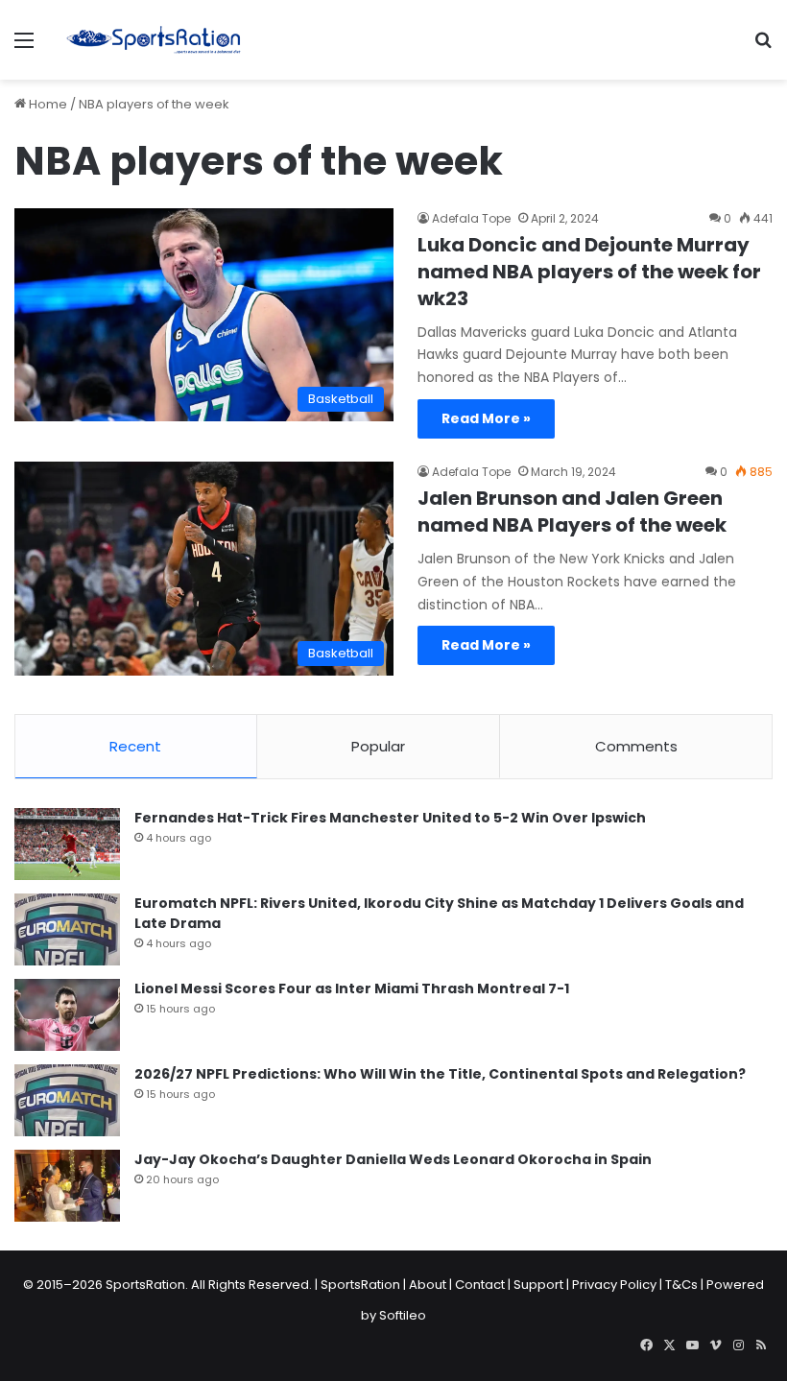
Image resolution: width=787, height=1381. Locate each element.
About (427, 1284)
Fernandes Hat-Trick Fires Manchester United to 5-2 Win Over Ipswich (390, 817)
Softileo (402, 1315)
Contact (480, 1284)
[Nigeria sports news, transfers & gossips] (153, 39)
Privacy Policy (614, 1284)
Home (46, 104)
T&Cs (681, 1284)
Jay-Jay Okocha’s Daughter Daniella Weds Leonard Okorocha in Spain (393, 1159)
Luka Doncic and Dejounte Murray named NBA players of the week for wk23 (589, 271)
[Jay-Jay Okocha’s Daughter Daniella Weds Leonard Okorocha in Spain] (67, 1186)
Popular (378, 746)
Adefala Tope (471, 218)
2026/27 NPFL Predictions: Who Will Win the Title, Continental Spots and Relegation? (440, 1073)
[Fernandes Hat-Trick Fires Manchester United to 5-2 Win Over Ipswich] (67, 844)
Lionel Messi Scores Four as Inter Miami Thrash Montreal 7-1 (351, 988)
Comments (636, 746)
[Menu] (24, 47)
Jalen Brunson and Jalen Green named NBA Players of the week (572, 511)
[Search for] (763, 47)
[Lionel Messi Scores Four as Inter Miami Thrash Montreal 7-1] (67, 1015)
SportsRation (360, 1284)
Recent (135, 746)
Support (538, 1284)
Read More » (486, 418)
